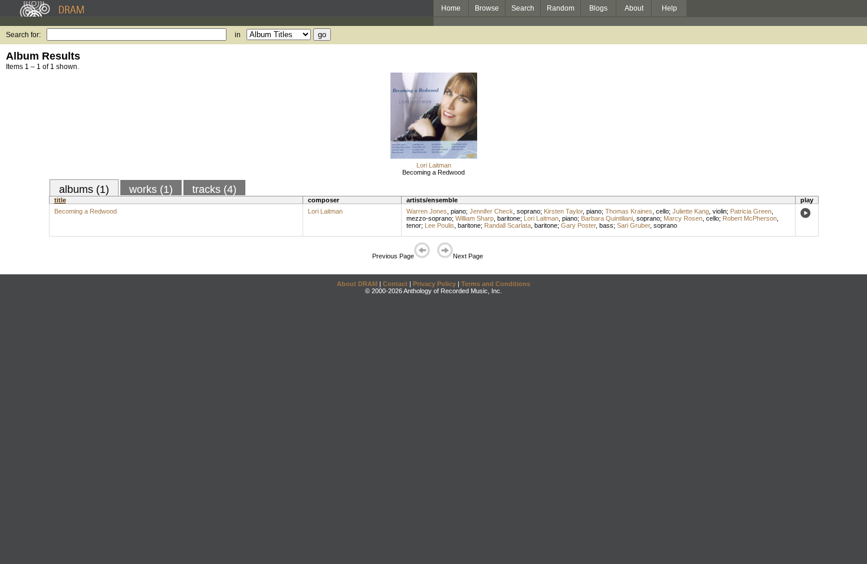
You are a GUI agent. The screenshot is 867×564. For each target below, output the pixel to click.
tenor (413, 225)
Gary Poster (578, 225)
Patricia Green (750, 211)
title (60, 200)
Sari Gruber (633, 225)
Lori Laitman (433, 165)
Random (560, 8)
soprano (528, 211)
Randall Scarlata (507, 225)
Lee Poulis (439, 225)
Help (669, 8)
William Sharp (474, 218)
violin (719, 211)
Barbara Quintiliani (607, 218)
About (634, 8)
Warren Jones (426, 211)
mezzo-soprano (429, 218)
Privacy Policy (434, 283)
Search (522, 8)
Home (451, 8)
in (238, 35)
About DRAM (357, 283)
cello (662, 211)
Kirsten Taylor (563, 211)
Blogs (598, 8)
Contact (395, 283)
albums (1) (84, 189)
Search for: (23, 35)
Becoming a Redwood (433, 172)
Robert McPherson (749, 218)
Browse (487, 8)
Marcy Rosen (683, 218)
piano (458, 211)
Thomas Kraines (628, 211)
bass (606, 225)
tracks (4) (214, 189)
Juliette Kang (690, 211)
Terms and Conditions (495, 283)
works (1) (151, 189)
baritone (508, 218)
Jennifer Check (491, 211)
